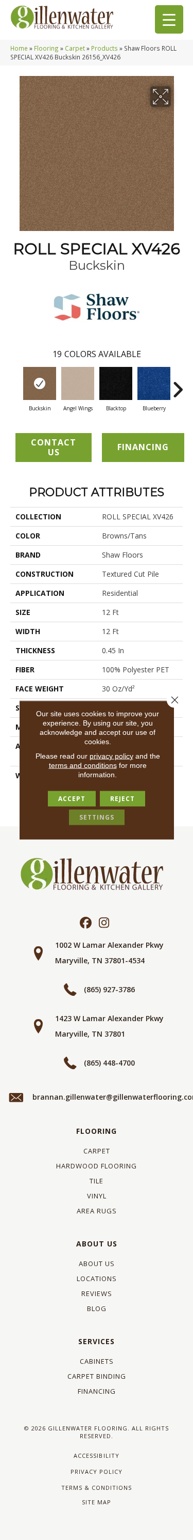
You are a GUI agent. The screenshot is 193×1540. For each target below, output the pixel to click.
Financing (97, 1391)
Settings (96, 817)
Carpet (75, 48)
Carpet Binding (96, 1376)
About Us (96, 1244)
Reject (122, 798)
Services (96, 1341)
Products (104, 48)
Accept (71, 798)
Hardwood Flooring (96, 1166)
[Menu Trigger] (169, 19)
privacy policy (111, 756)
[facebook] (86, 923)
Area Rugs (97, 1210)
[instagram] (104, 923)
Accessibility (96, 1455)
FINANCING (143, 447)
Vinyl (97, 1195)
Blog (97, 1308)
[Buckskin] (40, 383)
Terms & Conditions (96, 1487)
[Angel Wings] (78, 383)
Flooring (46, 48)
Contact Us (53, 447)
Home (19, 48)
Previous (15, 384)
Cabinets (97, 1361)
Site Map (96, 1502)
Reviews (96, 1293)
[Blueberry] (154, 383)
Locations (97, 1278)
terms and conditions (83, 765)
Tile (96, 1180)
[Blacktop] (116, 383)
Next (177, 384)
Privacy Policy (96, 1471)
